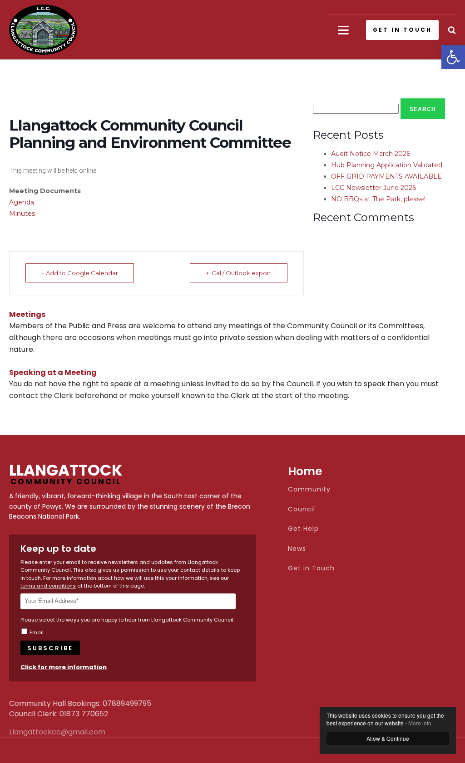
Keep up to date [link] (58, 548)
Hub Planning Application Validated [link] (386, 165)
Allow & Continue (387, 738)
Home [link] (305, 471)
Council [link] (301, 509)
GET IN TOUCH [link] (402, 30)
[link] (453, 57)
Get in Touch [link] (311, 568)
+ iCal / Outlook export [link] (239, 273)
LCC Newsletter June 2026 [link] (373, 188)
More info (419, 723)
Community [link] (309, 489)
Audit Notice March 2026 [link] (370, 154)
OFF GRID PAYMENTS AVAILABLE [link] (386, 176)
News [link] (297, 548)
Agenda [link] (21, 202)
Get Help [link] (303, 528)
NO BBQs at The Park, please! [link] (378, 199)
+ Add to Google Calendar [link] (79, 273)
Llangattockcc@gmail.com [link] (31, 732)
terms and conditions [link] (48, 585)
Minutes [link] (22, 213)
